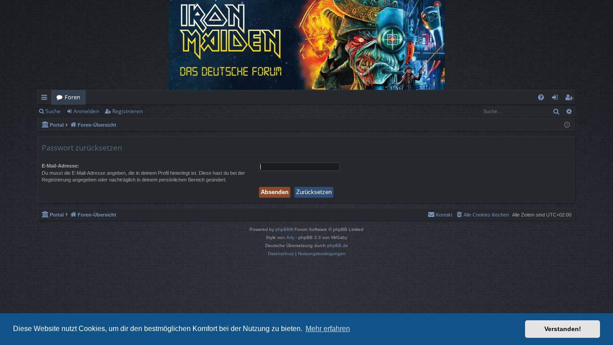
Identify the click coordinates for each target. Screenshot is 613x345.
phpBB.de (337, 245)
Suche (53, 111)
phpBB (283, 229)
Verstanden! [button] (562, 328)
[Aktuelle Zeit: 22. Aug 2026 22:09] (567, 125)
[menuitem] (541, 97)
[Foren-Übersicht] (306, 45)
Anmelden (86, 111)
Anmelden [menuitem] (557, 99)
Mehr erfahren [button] (328, 328)
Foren (72, 97)
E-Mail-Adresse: (60, 165)
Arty (290, 237)
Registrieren (127, 111)
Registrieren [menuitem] (570, 99)
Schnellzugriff (46, 99)
